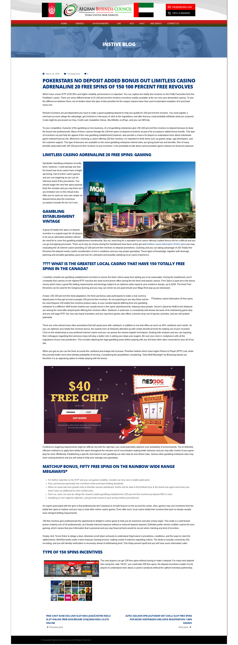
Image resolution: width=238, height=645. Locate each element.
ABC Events (156, 23)
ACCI (132, 23)
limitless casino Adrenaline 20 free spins (166, 244)
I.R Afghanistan (100, 23)
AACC (142, 23)
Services (80, 23)
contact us (173, 23)
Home (64, 23)
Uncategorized (73, 74)
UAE (119, 23)
